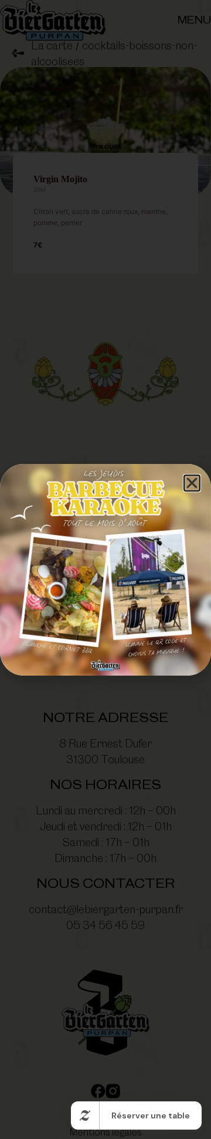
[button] (192, 483)
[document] (105, 569)
